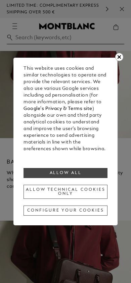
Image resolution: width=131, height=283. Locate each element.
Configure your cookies (65, 211)
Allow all (66, 173)
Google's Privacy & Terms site (58, 109)
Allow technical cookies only (65, 192)
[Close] (119, 57)
